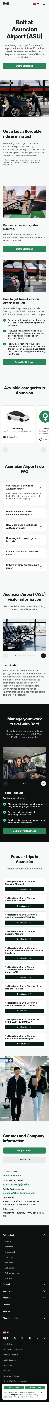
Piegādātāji (8, 1344)
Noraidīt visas (35, 1387)
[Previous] (5, 655)
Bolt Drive (9, 1257)
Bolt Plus (8, 1278)
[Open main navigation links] (43, 4)
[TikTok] (45, 1338)
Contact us (24, 1159)
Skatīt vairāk (23, 889)
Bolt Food (9, 1262)
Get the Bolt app (24, 66)
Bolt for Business (12, 1273)
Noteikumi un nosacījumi (13, 1349)
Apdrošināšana (10, 1360)
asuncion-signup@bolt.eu (16, 1184)
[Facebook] (15, 1338)
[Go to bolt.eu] (6, 4)
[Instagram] (30, 1338)
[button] (41, 487)
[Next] (43, 655)
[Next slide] (43, 449)
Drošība (7, 1371)
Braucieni (8, 1241)
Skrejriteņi (9, 1247)
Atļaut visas (14, 1387)
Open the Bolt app (24, 362)
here (11, 165)
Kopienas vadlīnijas (11, 1376)
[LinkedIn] (37, 1338)
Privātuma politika (11, 1355)
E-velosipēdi (10, 1252)
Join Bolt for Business (24, 831)
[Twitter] (22, 1338)
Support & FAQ (24, 1150)
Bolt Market (9, 1268)
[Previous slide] (5, 449)
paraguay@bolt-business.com (19, 1193)
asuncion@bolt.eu (12, 1175)
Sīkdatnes (8, 1365)
